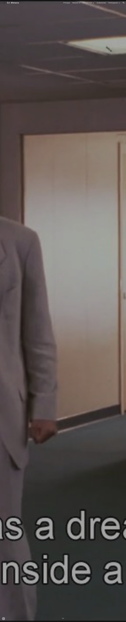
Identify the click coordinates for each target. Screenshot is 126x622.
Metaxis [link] (75, 3)
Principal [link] (66, 3)
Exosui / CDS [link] (87, 3)
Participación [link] (113, 3)
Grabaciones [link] (101, 3)
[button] (123, 2)
